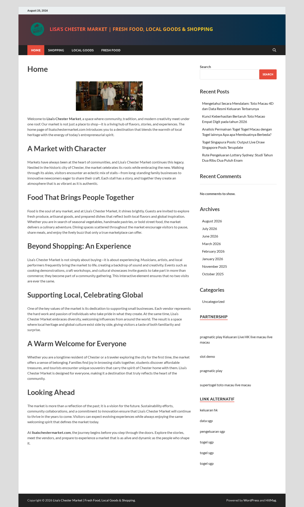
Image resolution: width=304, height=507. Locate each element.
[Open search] (274, 50)
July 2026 (209, 228)
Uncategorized (213, 301)
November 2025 (214, 266)
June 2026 (210, 236)
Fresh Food (110, 50)
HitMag (270, 500)
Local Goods (83, 50)
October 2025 (213, 274)
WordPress (251, 500)
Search (205, 66)
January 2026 (212, 259)
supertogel (208, 385)
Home (36, 50)
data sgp (206, 420)
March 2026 (211, 243)
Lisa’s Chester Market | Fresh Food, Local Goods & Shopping (131, 29)
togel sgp (207, 463)
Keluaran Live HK (236, 337)
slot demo (207, 356)
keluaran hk (209, 410)
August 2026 (212, 221)
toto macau (225, 385)
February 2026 (213, 251)
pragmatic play (211, 337)
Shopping (56, 50)
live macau (258, 337)
